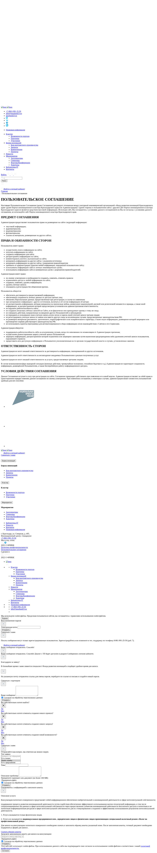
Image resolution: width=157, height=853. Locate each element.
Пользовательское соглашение (13, 550)
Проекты (14, 152)
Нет (2, 711)
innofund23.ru (11, 116)
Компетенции (16, 149)
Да (2, 709)
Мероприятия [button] (11, 156)
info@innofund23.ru (14, 113)
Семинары (15, 160)
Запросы (14, 147)
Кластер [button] (9, 134)
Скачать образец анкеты (11, 832)
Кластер (5, 483)
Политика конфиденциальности (14, 547)
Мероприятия (7, 502)
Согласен (5, 851)
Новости (9, 154)
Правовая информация (15, 130)
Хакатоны (15, 165)
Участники (15, 141)
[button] (2, 184)
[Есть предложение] (10, 763)
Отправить (6, 630)
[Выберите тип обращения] (10, 756)
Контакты (10, 169)
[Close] (3, 624)
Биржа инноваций (8, 461)
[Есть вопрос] (10, 758)
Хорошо (5, 618)
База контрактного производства (24, 145)
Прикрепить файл (8, 780)
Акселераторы (17, 158)
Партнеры (15, 138)
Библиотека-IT (12, 167)
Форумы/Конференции (20, 163)
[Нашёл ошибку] (10, 761)
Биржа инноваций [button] (13, 143)
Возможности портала (20, 136)
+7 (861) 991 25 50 (13, 111)
